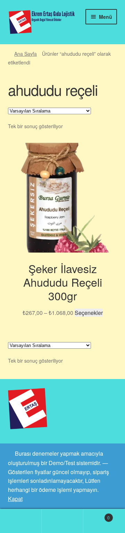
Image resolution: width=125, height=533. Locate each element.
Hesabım (21, 521)
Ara (62, 521)
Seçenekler (89, 313)
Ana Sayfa (25, 53)
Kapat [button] (15, 499)
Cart (96, 515)
